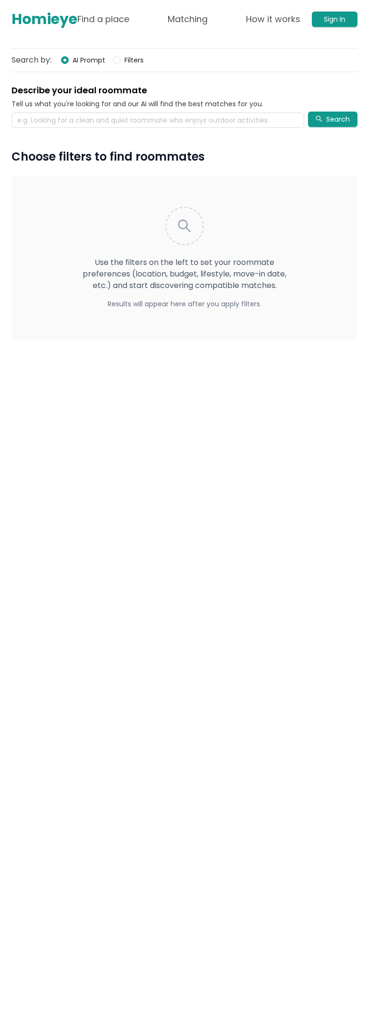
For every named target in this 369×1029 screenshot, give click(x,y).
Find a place (103, 19)
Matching (188, 19)
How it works (273, 19)
